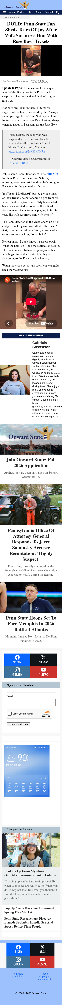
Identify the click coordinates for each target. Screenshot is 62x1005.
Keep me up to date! (18, 724)
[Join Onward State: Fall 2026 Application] (31, 453)
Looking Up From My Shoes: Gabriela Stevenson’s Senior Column (30, 873)
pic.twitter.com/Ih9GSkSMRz (26, 151)
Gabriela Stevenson (17, 81)
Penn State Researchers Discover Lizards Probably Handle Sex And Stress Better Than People (28, 922)
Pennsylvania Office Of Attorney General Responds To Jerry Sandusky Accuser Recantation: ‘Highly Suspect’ (31, 544)
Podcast (21, 12)
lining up (52, 174)
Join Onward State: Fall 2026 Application (31, 462)
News (12, 12)
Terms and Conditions (18, 975)
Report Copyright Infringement (44, 976)
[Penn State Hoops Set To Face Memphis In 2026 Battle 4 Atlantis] (31, 612)
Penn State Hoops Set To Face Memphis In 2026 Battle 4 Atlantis (31, 623)
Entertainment (12, 17)
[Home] (17, 8)
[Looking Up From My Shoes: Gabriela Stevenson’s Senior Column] (31, 867)
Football (49, 12)
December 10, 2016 (20, 163)
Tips (31, 12)
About (39, 12)
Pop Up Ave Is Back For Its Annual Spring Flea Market (29, 910)
